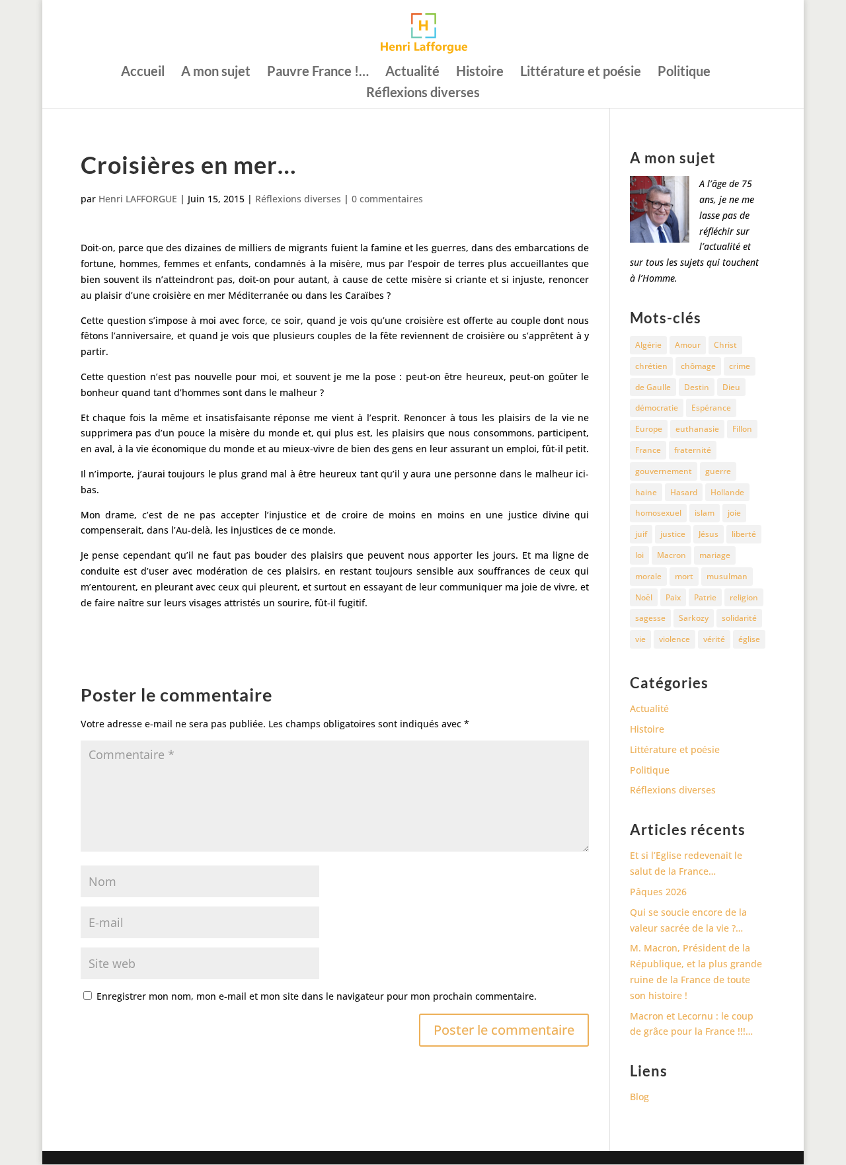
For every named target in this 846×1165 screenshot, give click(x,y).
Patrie (705, 597)
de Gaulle (653, 387)
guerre (718, 471)
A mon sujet (215, 72)
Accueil (143, 72)
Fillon (742, 428)
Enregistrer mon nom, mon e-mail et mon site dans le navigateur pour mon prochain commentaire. (316, 996)
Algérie (648, 344)
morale (648, 576)
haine (646, 492)
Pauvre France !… (318, 72)
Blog (639, 1096)
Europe (648, 428)
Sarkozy (694, 617)
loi (639, 555)
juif (641, 534)
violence (674, 639)
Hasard (683, 492)
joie (734, 512)
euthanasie (697, 428)
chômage (698, 366)
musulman (727, 576)
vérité (714, 639)
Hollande (727, 492)
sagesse (650, 617)
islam (704, 512)
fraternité (692, 450)
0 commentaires (387, 198)
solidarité (739, 617)
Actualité (412, 72)
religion (744, 597)
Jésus (708, 534)
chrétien (651, 366)
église (749, 639)
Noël (643, 597)
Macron (671, 555)
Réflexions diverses (423, 93)
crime (739, 366)
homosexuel (658, 512)
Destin (696, 387)
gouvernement (663, 471)
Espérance (711, 407)
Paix (673, 597)
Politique (684, 72)
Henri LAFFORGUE (137, 198)
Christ (725, 344)
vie (640, 639)
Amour (688, 344)
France (648, 450)
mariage (714, 555)
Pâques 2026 (658, 891)
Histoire (480, 72)
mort (684, 576)
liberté (744, 534)
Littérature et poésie (580, 72)
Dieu (731, 387)
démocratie (656, 407)
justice (672, 534)
